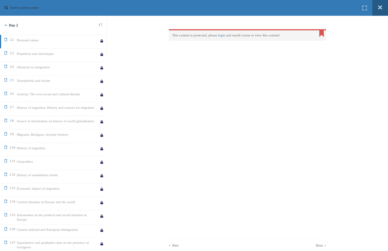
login (221, 35)
